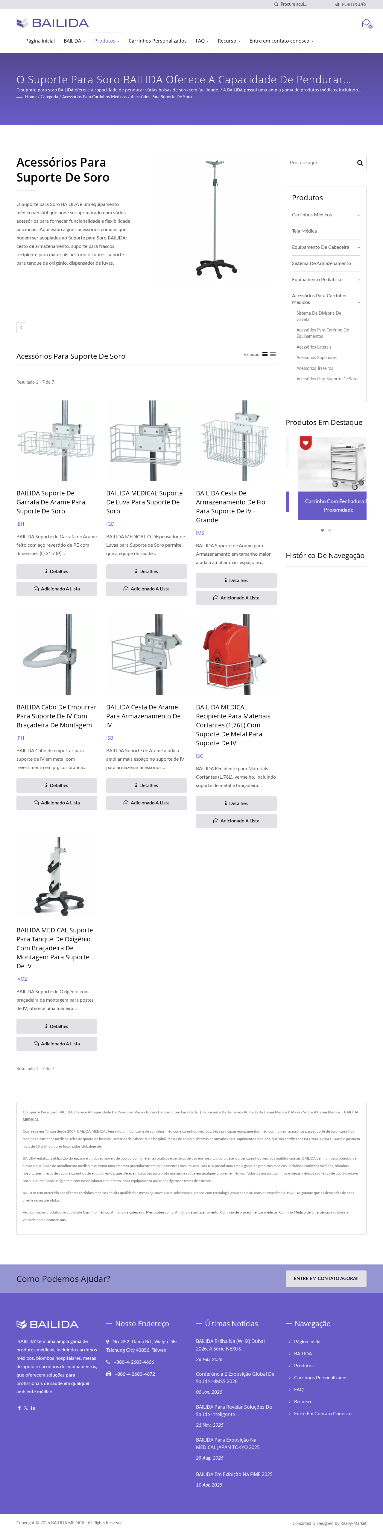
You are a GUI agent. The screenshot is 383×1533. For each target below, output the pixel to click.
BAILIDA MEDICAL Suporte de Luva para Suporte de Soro (144, 502)
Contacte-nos (55, 1220)
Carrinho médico (96, 1212)
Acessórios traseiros (315, 368)
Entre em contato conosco (280, 40)
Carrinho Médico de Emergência (304, 1212)
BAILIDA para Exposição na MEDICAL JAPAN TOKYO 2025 (228, 1443)
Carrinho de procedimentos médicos (248, 1212)
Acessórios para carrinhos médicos (94, 97)
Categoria (49, 97)
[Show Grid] (265, 355)
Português (354, 4)
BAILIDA (73, 40)
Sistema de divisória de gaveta (319, 316)
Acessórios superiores (317, 357)
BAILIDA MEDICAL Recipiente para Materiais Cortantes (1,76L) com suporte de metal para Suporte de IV (233, 725)
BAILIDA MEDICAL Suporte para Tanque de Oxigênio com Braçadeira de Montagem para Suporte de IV (54, 948)
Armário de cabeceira (127, 1212)
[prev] (21, 327)
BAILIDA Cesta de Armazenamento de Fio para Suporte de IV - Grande (230, 506)
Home (31, 97)
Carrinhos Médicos (312, 214)
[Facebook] (19, 1408)
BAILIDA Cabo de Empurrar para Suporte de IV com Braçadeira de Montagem (56, 716)
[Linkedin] (33, 1408)
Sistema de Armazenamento (321, 263)
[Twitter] (26, 1408)
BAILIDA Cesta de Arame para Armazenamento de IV (143, 716)
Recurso (228, 40)
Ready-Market (354, 1524)
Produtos (105, 40)
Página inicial (40, 40)
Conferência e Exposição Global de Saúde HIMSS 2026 (235, 1378)
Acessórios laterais (314, 347)
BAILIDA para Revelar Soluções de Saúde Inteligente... (234, 1411)
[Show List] (273, 355)
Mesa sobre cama (159, 1212)
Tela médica (304, 231)
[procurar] (276, 4)
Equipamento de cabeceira (320, 247)
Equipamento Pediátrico (317, 279)
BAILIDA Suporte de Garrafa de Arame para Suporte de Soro (50, 502)
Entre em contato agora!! (326, 1278)
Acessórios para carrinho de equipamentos (323, 333)
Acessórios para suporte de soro (161, 97)
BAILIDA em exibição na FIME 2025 (234, 1474)
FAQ (201, 40)
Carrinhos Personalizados (158, 40)
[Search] (360, 163)
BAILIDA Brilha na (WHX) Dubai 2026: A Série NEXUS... (230, 1345)
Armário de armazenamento (196, 1212)
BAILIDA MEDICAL (68, 1523)
